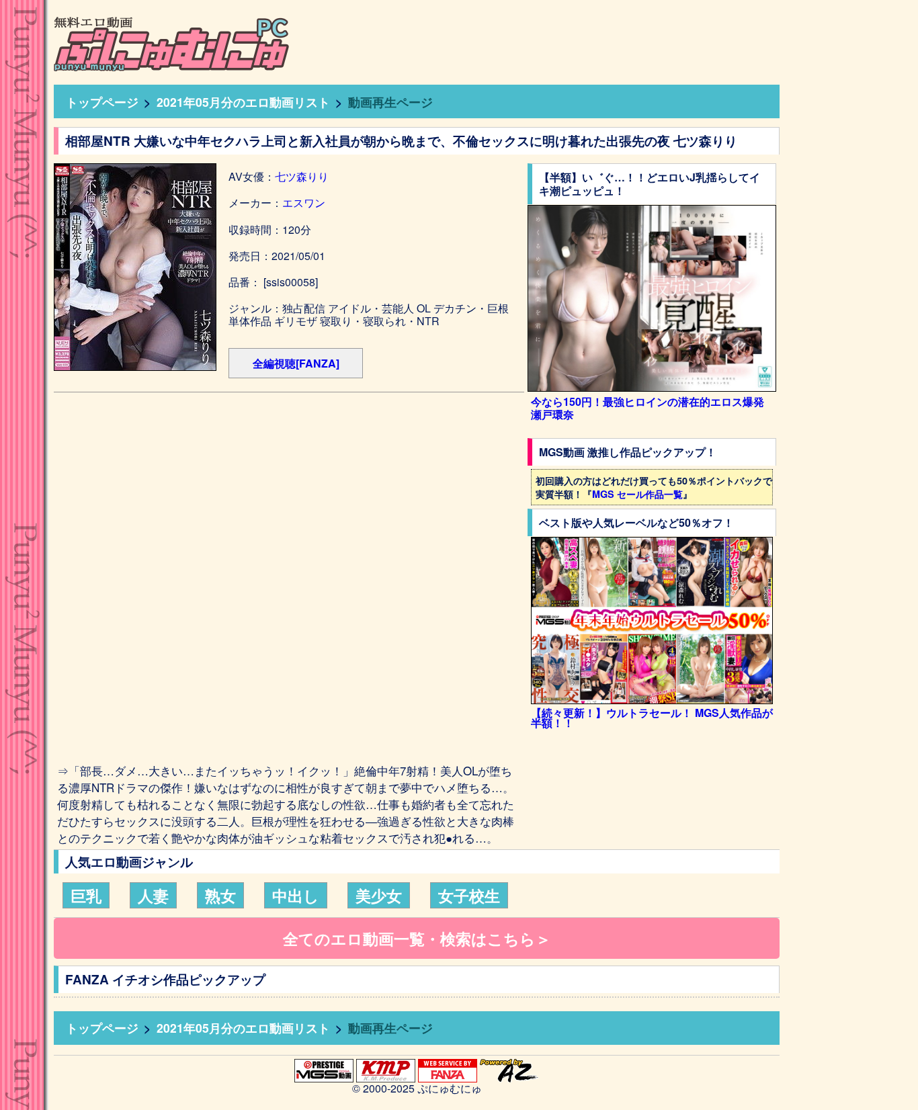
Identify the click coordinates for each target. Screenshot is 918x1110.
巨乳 (86, 895)
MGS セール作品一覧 (637, 494)
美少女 (379, 895)
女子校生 (469, 895)
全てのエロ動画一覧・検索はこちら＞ (417, 938)
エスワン (303, 202)
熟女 (220, 895)
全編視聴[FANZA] (296, 363)
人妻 (153, 895)
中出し (295, 895)
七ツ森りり (302, 176)
